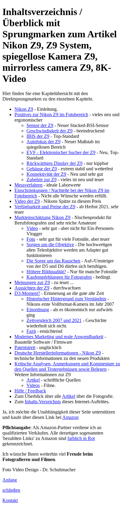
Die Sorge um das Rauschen (53, 260)
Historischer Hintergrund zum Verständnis (66, 298)
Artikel (33, 380)
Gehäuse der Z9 (41, 168)
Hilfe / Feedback (30, 390)
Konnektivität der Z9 (46, 174)
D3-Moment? (27, 293)
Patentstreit (24, 347)
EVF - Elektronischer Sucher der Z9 (60, 152)
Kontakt (10, 500)
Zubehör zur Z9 (41, 179)
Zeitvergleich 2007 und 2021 (54, 320)
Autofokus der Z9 (43, 141)
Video (32, 228)
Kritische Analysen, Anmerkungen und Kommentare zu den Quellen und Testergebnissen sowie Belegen (67, 366)
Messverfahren (28, 184)
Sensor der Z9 (39, 125)
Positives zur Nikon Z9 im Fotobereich (51, 114)
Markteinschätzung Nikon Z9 (42, 217)
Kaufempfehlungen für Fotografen (59, 277)
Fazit (31, 331)
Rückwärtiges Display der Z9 (54, 163)
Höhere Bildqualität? (46, 271)
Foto (30, 239)
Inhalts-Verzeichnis (43, 401)
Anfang (9, 479)
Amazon (70, 417)
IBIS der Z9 (37, 136)
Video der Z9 (27, 201)
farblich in (81, 438)
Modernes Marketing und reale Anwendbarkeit (58, 336)
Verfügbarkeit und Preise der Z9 (44, 206)
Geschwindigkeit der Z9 (49, 130)
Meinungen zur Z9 (32, 282)
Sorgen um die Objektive (50, 244)
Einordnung (37, 309)
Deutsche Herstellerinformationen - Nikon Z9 (57, 352)
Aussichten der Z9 (31, 287)
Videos (33, 385)
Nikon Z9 (23, 109)
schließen (11, 490)
